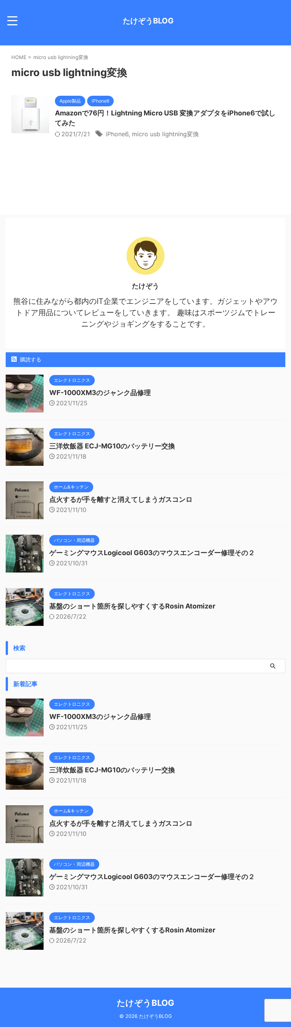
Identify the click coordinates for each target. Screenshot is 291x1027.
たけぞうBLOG (148, 20)
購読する (30, 359)
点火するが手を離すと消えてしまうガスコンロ (120, 499)
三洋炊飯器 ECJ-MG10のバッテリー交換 (112, 446)
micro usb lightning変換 (165, 134)
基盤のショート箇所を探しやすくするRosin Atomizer (132, 606)
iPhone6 (117, 134)
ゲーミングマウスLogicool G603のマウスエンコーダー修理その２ (152, 553)
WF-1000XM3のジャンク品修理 (100, 393)
